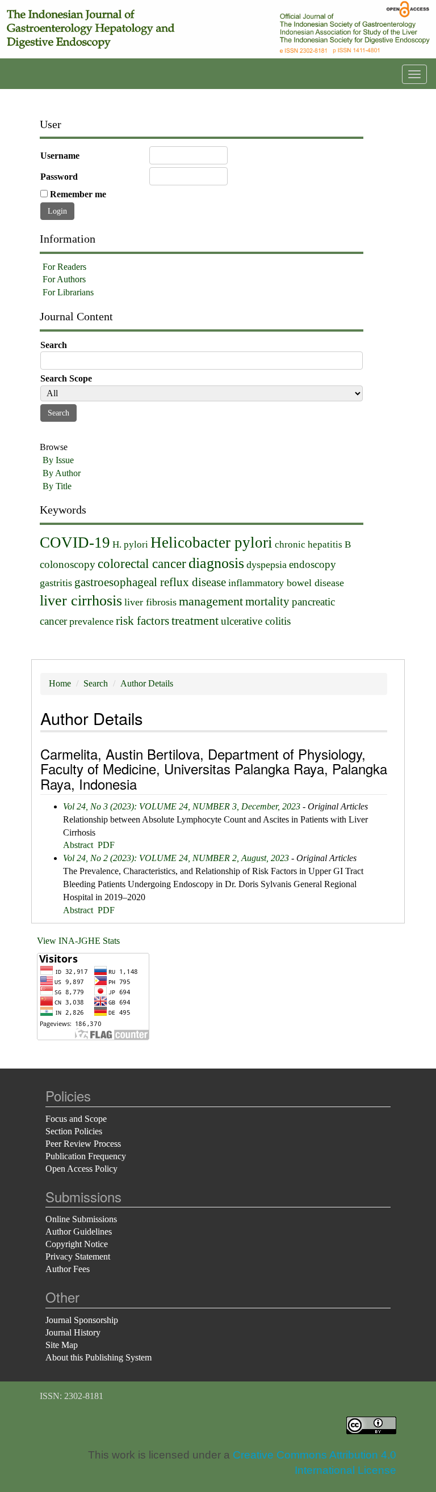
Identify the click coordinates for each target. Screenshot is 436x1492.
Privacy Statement (77, 1256)
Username (59, 155)
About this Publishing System (98, 1357)
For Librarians (68, 292)
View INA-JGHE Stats (78, 941)
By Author (62, 473)
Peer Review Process (83, 1143)
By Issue (58, 460)
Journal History (72, 1332)
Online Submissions (81, 1219)
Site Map (61, 1345)
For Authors (64, 279)
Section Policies (73, 1131)
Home (60, 683)
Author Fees (67, 1269)
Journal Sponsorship (81, 1320)
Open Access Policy (81, 1168)
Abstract (78, 845)
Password (59, 176)
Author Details (146, 683)
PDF (106, 845)
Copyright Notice (76, 1244)
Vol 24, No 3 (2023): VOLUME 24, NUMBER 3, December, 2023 (181, 806)
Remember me (78, 194)
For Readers (64, 267)
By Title (57, 486)
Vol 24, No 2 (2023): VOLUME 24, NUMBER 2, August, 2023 (176, 858)
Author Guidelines (78, 1231)
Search (95, 683)
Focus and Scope (76, 1119)
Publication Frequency (85, 1156)
